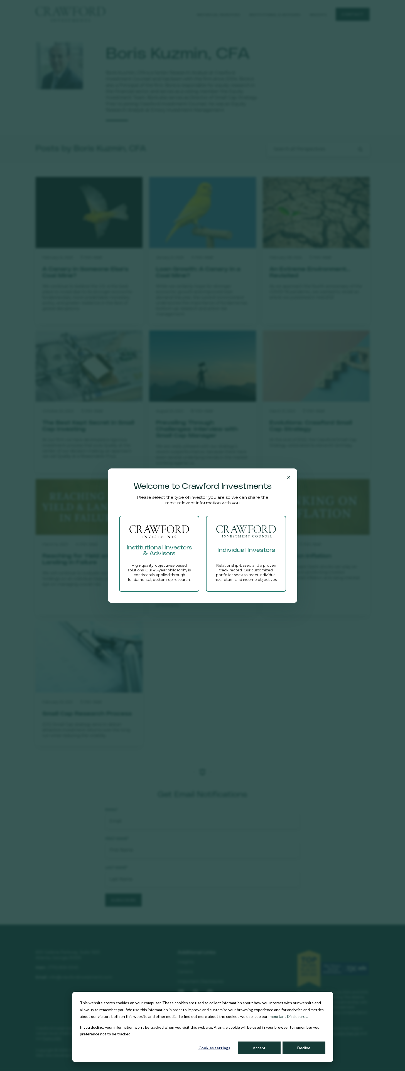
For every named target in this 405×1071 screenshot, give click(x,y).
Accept (259, 1047)
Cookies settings (214, 1047)
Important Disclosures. (288, 1016)
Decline (303, 1047)
